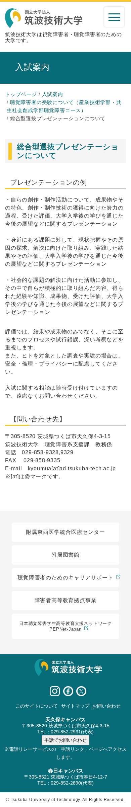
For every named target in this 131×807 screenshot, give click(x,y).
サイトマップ (75, 706)
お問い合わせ (106, 706)
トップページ (21, 94)
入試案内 (52, 94)
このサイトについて (36, 706)
